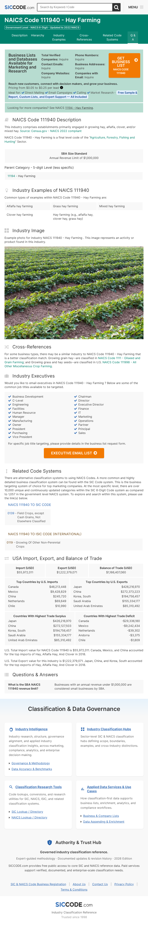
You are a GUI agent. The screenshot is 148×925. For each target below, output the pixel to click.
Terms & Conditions (74, 889)
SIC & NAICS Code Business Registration (38, 884)
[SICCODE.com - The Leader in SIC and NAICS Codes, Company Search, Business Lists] (19, 7)
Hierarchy (37, 35)
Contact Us (100, 884)
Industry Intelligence (31, 729)
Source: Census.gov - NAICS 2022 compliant (51, 131)
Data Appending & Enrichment (103, 821)
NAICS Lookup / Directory (29, 817)
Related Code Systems (112, 37)
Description (19, 35)
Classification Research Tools (38, 787)
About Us (79, 884)
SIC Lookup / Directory (27, 811)
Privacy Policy (124, 884)
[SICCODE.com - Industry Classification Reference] (74, 904)
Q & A (132, 37)
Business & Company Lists (101, 816)
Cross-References (84, 37)
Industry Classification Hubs (109, 729)
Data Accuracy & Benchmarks (32, 769)
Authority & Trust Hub (78, 842)
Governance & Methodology (31, 763)
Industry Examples (59, 37)
